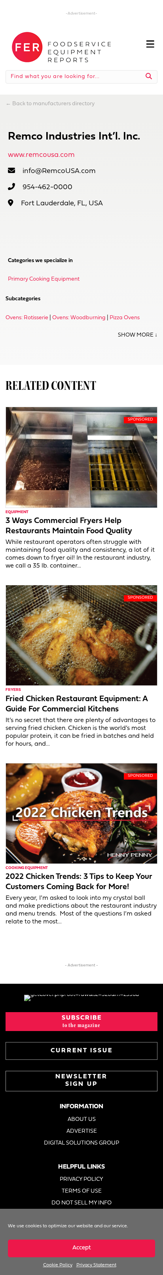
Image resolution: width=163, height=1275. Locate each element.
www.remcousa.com (41, 155)
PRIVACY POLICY (81, 1179)
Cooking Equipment (27, 868)
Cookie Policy (57, 1265)
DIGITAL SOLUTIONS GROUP (81, 1143)
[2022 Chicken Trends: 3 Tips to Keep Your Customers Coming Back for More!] (81, 813)
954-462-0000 (47, 187)
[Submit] (149, 77)
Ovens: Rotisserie (27, 318)
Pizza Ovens (125, 318)
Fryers (13, 690)
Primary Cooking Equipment (44, 279)
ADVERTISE (81, 1131)
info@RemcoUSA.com (59, 171)
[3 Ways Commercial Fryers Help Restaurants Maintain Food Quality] (81, 457)
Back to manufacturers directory (53, 104)
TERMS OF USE (82, 1191)
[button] (81, 1021)
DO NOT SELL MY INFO (81, 1203)
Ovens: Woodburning (79, 318)
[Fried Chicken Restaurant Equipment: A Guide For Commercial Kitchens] (81, 635)
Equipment (17, 512)
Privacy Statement (96, 1265)
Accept (81, 1248)
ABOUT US (82, 1119)
